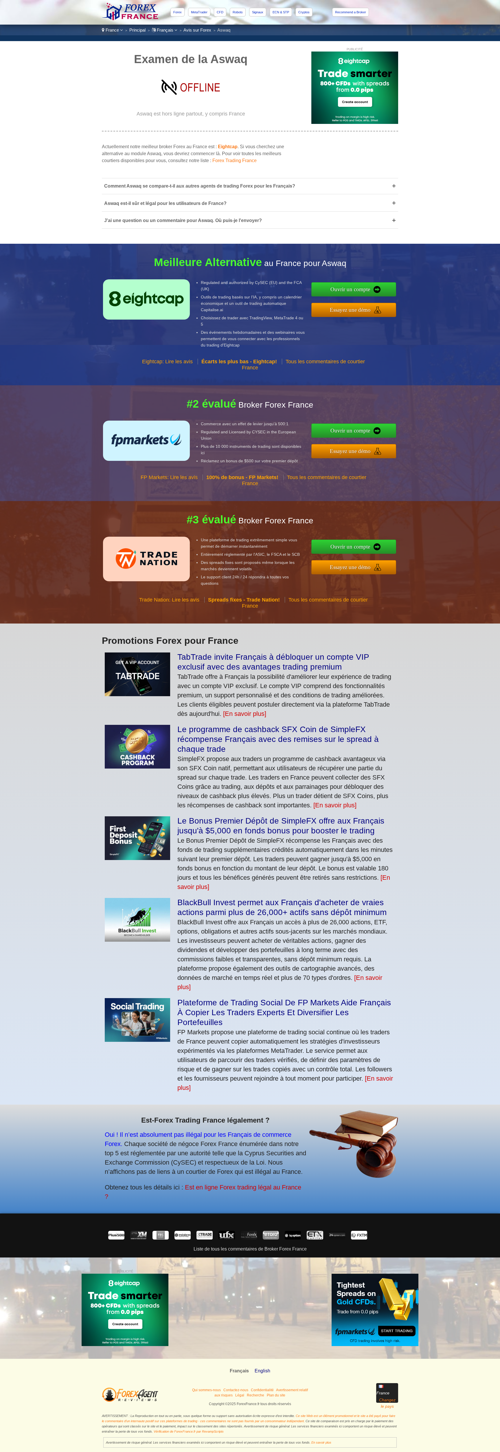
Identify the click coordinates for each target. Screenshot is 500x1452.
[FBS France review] (160, 1237)
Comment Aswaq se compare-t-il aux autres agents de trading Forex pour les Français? (250, 186)
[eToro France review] (271, 1237)
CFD (220, 12)
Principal (137, 30)
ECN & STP (281, 12)
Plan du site (276, 1395)
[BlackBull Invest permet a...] (137, 939)
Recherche (255, 1395)
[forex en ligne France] (131, 18)
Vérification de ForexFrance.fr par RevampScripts (189, 1431)
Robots (238, 12)
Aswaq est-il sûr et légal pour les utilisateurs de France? (250, 203)
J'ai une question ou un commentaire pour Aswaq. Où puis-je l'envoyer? (250, 220)
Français (165, 30)
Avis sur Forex (197, 30)
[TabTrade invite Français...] (137, 694)
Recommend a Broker (350, 12)
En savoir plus (321, 1442)
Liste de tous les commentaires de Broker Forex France (250, 1248)
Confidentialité (262, 1390)
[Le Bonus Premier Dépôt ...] (137, 857)
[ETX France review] (315, 1237)
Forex (177, 12)
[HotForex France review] (249, 1237)
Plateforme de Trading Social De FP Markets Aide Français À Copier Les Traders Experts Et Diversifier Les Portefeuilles (284, 1012)
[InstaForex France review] (182, 1237)
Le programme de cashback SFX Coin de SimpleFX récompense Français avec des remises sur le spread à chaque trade (278, 739)
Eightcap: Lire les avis (167, 361)
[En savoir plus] (244, 713)
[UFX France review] (226, 1237)
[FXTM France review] (359, 1237)
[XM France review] (138, 1237)
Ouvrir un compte (350, 289)
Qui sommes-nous (206, 1390)
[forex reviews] (130, 1400)
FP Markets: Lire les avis (169, 477)
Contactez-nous (235, 1390)
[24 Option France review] (337, 1237)
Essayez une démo (350, 310)
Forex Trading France (234, 160)
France (112, 30)
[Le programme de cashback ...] (137, 766)
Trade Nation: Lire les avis (169, 600)
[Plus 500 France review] (116, 1237)
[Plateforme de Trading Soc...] (137, 1039)
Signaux (257, 12)
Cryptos (304, 12)
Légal (239, 1395)
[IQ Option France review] (293, 1237)
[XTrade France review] (204, 1237)
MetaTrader (199, 12)
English (262, 1370)
